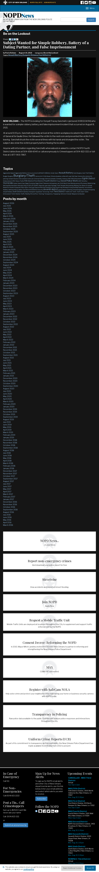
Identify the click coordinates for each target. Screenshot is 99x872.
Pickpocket (17, 187)
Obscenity (41, 185)
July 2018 (7, 453)
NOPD (18, 15)
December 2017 (10, 471)
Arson (56, 173)
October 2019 (9, 414)
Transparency (48, 194)
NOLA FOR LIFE (29, 185)
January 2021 (8, 376)
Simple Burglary (78, 189)
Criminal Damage (39, 178)
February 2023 (9, 311)
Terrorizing (46, 191)
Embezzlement (7, 181)
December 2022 (10, 316)
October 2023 (9, 291)
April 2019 (7, 430)
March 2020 (8, 401)
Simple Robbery (7, 191)
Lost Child (60, 183)
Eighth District (88, 178)
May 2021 (7, 365)
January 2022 (8, 345)
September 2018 (10, 448)
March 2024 (8, 278)
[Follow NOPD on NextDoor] (38, 811)
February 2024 (9, 280)
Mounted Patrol (13, 185)
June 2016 (7, 517)
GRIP (79, 181)
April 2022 (7, 337)
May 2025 (7, 242)
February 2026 (9, 219)
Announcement (32, 173)
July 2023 (7, 298)
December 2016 (10, 502)
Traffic (74, 191)
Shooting (70, 189)
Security (40, 189)
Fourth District (45, 55)
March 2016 (8, 525)
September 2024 (10, 262)
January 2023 (8, 314)
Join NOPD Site (50, 2)
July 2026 (7, 206)
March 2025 (8, 247)
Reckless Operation (79, 187)
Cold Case (74, 176)
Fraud (58, 181)
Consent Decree (13, 178)
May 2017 (7, 489)
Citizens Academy (56, 176)
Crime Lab (30, 178)
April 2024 (7, 275)
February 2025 (9, 249)
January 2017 (8, 499)
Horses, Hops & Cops (19, 183)
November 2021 (10, 350)
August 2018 (8, 450)
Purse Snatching (57, 187)
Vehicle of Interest (66, 194)
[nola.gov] (16, 2)
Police (22, 187)
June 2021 (7, 363)
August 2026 (8, 203)
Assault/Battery (15, 55)
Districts (47, 178)
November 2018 (10, 443)
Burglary (10, 176)
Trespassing (56, 194)
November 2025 (10, 226)
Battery (91, 173)
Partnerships (69, 185)
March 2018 (8, 463)
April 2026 (7, 213)
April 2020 (7, 399)
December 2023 (10, 285)
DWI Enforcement (76, 178)
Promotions (48, 187)
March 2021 (8, 370)
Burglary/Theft (24, 176)
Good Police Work (69, 181)
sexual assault (62, 189)
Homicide (8, 183)
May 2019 (7, 427)
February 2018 (9, 466)
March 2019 (8, 432)
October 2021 (9, 352)
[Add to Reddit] (17, 39)
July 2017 (7, 484)
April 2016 (7, 522)
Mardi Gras (66, 183)
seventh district (50, 189)
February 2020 (9, 404)
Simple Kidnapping (89, 189)
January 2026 (8, 221)
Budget (5, 176)
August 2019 (8, 419)
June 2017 (7, 486)
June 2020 (7, 394)
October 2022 (9, 322)
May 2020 (7, 396)
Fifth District (29, 181)
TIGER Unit (68, 191)
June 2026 (7, 208)
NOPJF (36, 185)
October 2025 (9, 229)
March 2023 (8, 309)
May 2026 (7, 211)
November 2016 (10, 504)
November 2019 (10, 412)
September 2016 (10, 509)
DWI (69, 178)
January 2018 (8, 468)
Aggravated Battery (21, 173)
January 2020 (8, 406)
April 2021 (7, 368)
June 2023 (7, 301)
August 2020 (8, 388)
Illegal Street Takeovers (42, 183)
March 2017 (8, 494)
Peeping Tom (77, 185)
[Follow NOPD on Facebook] (82, 3)
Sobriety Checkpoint (29, 191)
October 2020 (9, 383)
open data (48, 185)
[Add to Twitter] (10, 39)
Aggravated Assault (9, 173)
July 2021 (7, 360)
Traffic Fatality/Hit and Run (29, 194)
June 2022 (7, 332)
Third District (59, 191)
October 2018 (9, 445)
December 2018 (10, 440)
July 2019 (7, 422)
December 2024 (10, 255)
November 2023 (10, 288)
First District (39, 181)
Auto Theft (85, 173)
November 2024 (10, 257)
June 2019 (7, 425)
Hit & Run (84, 181)
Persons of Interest (8, 187)
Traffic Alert (80, 191)
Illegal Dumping (30, 183)
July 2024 (7, 267)
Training (41, 194)
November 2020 (10, 381)
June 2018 (7, 455)
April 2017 (7, 491)
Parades (63, 185)
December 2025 (10, 224)
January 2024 (8, 283)
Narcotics (21, 185)
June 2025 (7, 239)
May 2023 (7, 304)
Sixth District (18, 192)
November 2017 (10, 473)
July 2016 (7, 515)
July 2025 (7, 237)
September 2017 (10, 479)
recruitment (88, 187)
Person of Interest (87, 185)
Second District (31, 189)
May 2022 (7, 334)
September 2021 (10, 355)
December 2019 (10, 409)
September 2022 (10, 324)
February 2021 (9, 373)
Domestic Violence (30, 55)
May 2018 (7, 458)
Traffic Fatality (15, 194)
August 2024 (8, 265)
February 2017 (9, 497)
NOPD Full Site (36, 2)
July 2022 (7, 329)
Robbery (5, 189)
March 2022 (8, 340)
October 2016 (9, 507)
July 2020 (7, 391)
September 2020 (10, 386)
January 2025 (8, 252)
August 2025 (8, 234)
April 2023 (7, 306)
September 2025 (10, 231)
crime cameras (22, 178)
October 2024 (9, 260)
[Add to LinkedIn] (15, 39)
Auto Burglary (78, 173)
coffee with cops (66, 176)
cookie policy (28, 869)
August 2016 (8, 512)
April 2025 (7, 244)
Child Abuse (46, 176)
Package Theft (55, 185)
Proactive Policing (39, 187)
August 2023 (8, 296)
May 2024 (7, 273)
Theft (51, 191)
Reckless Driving (68, 187)
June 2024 (7, 270)
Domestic (53, 178)
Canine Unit (39, 176)
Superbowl (39, 191)
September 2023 (10, 293)
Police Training (29, 187)
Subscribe (41, 799)
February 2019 (9, 435)
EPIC (13, 181)
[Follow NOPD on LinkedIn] (52, 812)
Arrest (52, 173)
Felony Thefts (20, 181)
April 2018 (7, 461)
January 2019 (8, 437)
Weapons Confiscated (78, 194)
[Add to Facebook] (12, 39)
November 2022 (10, 319)
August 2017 (8, 481)
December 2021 (10, 347)
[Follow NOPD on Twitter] (86, 3)
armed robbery (44, 173)
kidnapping (53, 183)
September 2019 (10, 417)
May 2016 (7, 520)
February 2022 (9, 342)
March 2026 (8, 216)
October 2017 (9, 476)
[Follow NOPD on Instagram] (90, 3)
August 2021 (8, 358)
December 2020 (10, 378)
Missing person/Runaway (79, 183)
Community (81, 176)
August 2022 (8, 327)
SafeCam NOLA (13, 189)
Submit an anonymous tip (15, 825)
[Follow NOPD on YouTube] (94, 3)
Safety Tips (21, 189)
